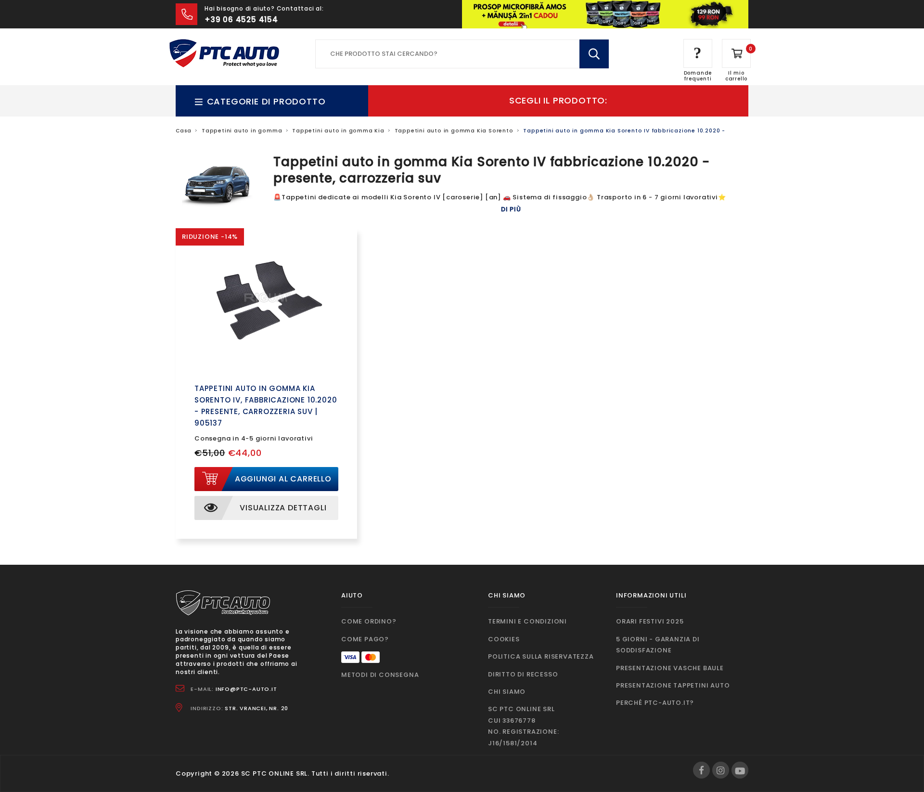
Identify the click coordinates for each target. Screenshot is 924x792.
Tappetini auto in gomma (242, 130)
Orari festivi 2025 (649, 621)
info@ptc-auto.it (246, 689)
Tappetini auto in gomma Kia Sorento (454, 130)
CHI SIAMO (507, 691)
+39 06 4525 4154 (241, 19)
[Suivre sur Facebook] (701, 770)
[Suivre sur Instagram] (720, 770)
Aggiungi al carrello (283, 478)
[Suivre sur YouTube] (740, 770)
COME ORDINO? (369, 621)
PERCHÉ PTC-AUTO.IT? (655, 702)
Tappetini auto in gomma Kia (338, 130)
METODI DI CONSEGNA (380, 674)
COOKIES (504, 639)
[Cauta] (594, 53)
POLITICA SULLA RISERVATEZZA (541, 656)
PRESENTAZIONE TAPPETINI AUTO (673, 685)
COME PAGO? (365, 639)
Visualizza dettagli (283, 507)
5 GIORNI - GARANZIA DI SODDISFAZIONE (658, 645)
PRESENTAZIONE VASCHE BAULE (670, 668)
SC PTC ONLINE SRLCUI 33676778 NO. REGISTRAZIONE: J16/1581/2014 (523, 725)
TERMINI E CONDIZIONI (527, 621)
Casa (184, 130)
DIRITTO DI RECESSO (523, 674)
